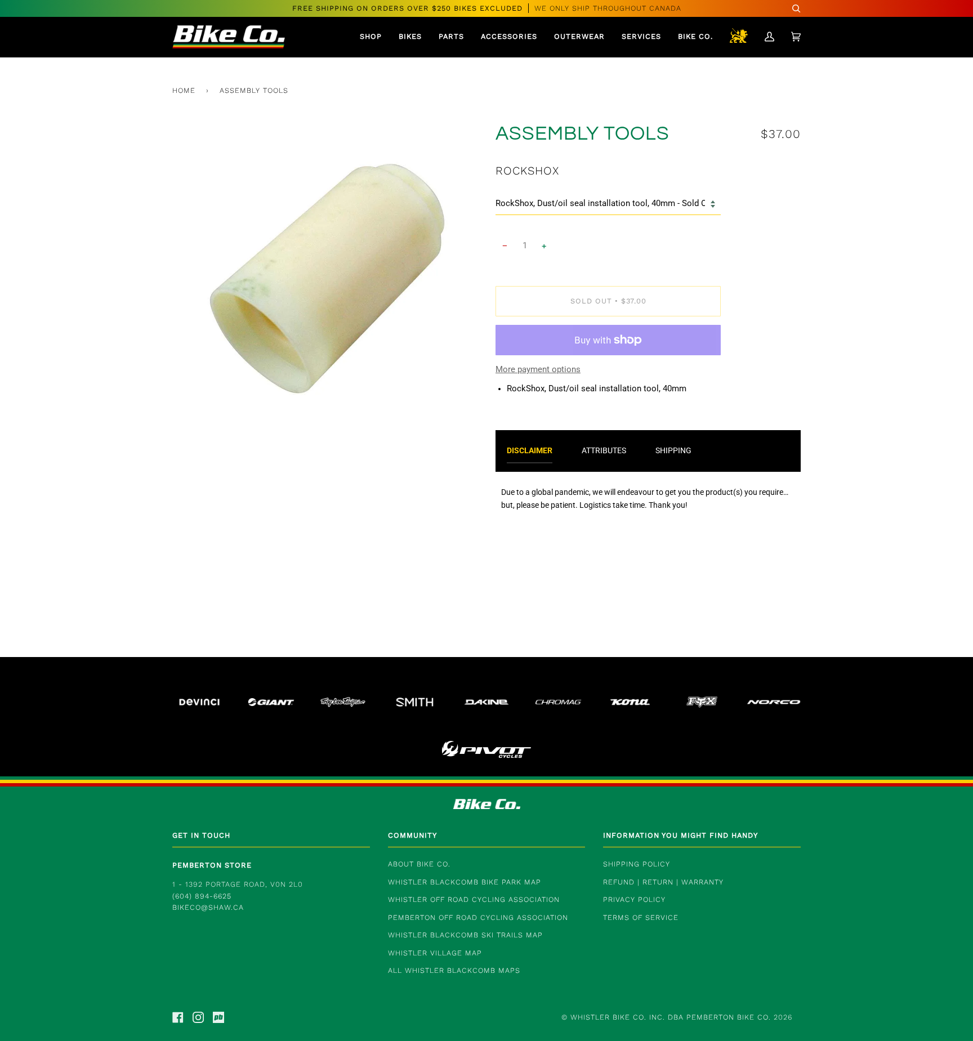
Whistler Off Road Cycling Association (474, 899)
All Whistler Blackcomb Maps (454, 970)
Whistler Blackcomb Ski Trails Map (465, 935)
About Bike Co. (419, 864)
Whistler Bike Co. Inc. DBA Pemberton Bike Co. (670, 1017)
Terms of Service (641, 917)
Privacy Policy (634, 899)
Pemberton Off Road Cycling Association (478, 917)
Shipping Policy (636, 864)
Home (183, 90)
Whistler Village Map (435, 953)
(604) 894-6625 (201, 896)
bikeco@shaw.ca (208, 907)
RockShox (527, 170)
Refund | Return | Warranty (663, 882)
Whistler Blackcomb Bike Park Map (464, 882)
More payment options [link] (538, 369)
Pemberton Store (212, 865)
